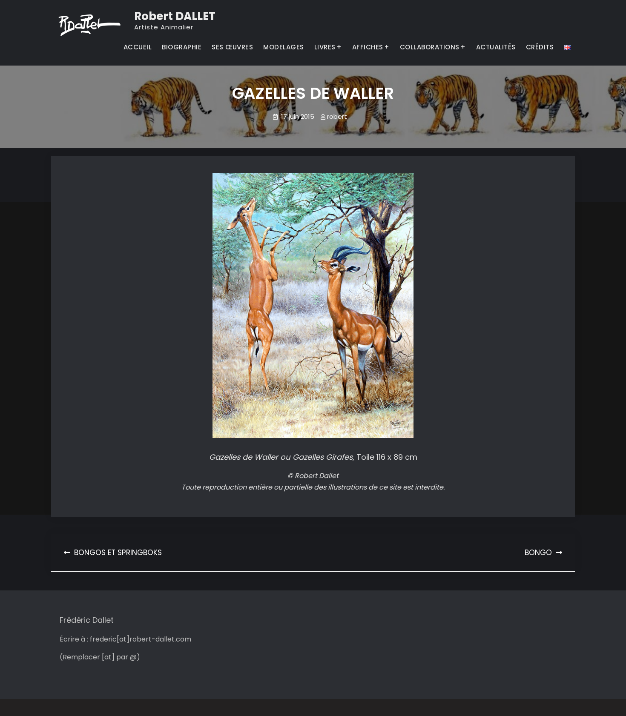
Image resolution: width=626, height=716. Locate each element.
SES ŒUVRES (232, 47)
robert (337, 116)
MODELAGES (283, 47)
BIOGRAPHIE (181, 47)
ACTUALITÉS (496, 47)
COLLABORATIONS (429, 47)
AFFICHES (367, 47)
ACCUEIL (137, 47)
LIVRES (325, 47)
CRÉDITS (540, 47)
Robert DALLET (174, 16)
